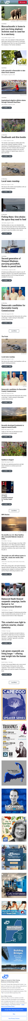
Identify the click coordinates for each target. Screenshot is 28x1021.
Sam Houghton (4, 74)
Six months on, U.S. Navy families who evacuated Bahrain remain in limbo (12, 537)
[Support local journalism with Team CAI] (14, 908)
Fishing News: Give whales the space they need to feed (13, 218)
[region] (14, 997)
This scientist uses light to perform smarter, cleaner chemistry (13, 625)
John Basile (3, 222)
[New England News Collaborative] (14, 930)
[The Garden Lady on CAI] (14, 829)
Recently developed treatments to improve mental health (12, 426)
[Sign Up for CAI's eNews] (14, 857)
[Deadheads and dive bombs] (13, 125)
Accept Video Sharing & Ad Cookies (14, 1009)
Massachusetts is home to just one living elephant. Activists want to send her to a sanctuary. (13, 30)
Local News (3, 23)
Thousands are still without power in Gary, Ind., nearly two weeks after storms (13, 557)
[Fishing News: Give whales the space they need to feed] (13, 205)
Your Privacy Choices (14, 1018)
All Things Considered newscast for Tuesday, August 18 (7, 498)
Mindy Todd (3, 184)
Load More (14, 331)
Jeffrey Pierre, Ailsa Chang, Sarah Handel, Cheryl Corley (12, 561)
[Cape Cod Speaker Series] (14, 705)
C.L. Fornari (3, 140)
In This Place (4, 135)
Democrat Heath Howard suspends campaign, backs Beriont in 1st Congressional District (13, 603)
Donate (23, 2)
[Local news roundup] (13, 169)
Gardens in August (7, 460)
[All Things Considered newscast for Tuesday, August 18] (7, 487)
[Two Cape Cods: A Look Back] (14, 772)
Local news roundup (10, 181)
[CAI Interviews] (14, 885)
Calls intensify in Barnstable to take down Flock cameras (13, 71)
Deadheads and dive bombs (13, 137)
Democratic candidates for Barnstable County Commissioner (13, 308)
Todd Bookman (4, 610)
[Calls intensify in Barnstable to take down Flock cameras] (14, 57)
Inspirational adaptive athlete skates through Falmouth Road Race (13, 101)
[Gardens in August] (14, 449)
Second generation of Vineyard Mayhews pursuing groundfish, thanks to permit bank (11, 262)
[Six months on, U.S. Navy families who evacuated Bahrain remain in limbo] (14, 524)
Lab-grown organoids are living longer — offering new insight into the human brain (13, 655)
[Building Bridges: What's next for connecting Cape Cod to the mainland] (14, 958)
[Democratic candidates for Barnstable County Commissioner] (13, 293)
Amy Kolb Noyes (4, 269)
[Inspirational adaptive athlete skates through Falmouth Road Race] (14, 87)
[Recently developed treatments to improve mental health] (14, 414)
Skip (14, 1014)
